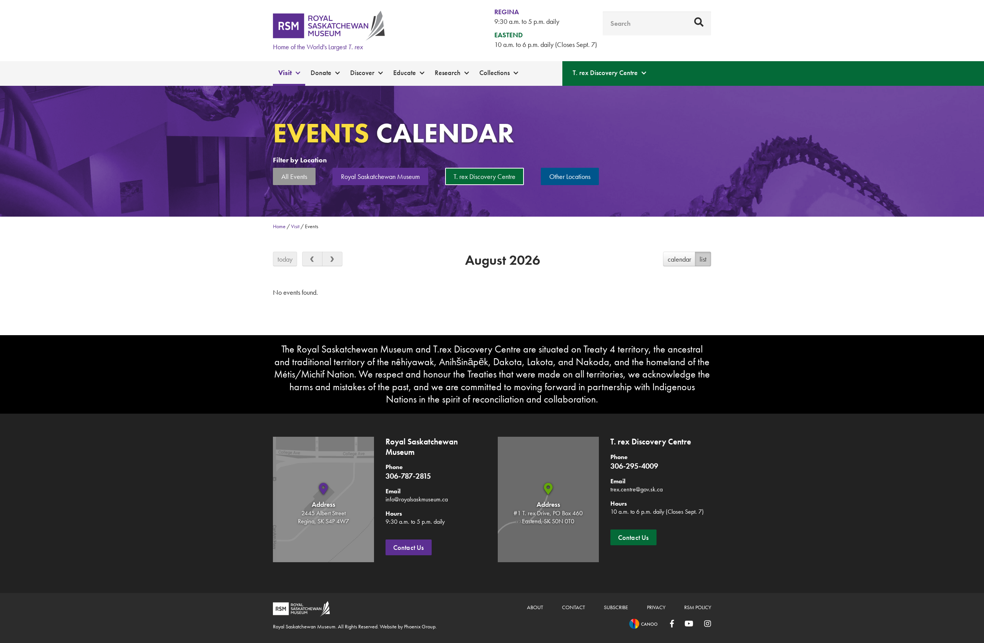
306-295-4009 (634, 466)
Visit (285, 72)
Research (447, 72)
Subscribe (616, 607)
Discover (362, 72)
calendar (679, 259)
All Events (294, 176)
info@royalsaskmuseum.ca (417, 499)
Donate (321, 72)
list (703, 259)
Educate (404, 72)
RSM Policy (697, 607)
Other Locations (569, 176)
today (285, 259)
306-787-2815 (408, 476)
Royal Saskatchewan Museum (380, 176)
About (535, 607)
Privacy (656, 607)
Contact (573, 607)
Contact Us (408, 547)
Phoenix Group (419, 626)
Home (279, 226)
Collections (494, 72)
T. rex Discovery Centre (605, 72)
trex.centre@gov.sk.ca (636, 489)
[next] (332, 259)
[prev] (312, 259)
